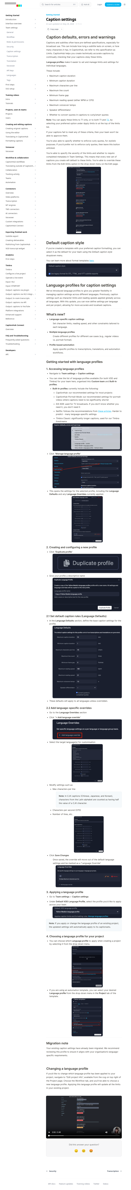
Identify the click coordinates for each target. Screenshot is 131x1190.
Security (10, 46)
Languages (11, 75)
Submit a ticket (113, 4)
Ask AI (86, 4)
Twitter (96, 1184)
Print (80, 24)
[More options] (61, 29)
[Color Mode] (124, 4)
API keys (10, 70)
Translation (11, 61)
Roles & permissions (15, 42)
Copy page (54, 29)
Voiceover (11, 66)
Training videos (83, 1184)
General (10, 32)
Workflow (10, 37)
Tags (9, 80)
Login (99, 4)
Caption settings (14, 51)
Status (105, 1184)
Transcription (12, 56)
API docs (51, 1184)
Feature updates (66, 1184)
